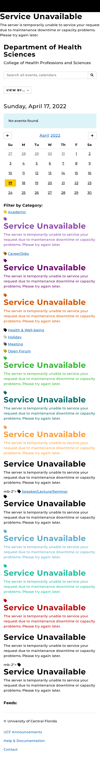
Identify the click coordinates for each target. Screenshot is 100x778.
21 (63, 183)
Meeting (15, 344)
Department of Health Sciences (43, 50)
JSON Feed (56, 703)
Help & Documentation (24, 741)
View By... (16, 90)
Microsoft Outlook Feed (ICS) (31, 703)
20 (50, 183)
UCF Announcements (23, 732)
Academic (17, 212)
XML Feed (48, 703)
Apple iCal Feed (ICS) (23, 703)
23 (90, 183)
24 (10, 192)
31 (63, 153)
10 (10, 173)
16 (89, 173)
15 (76, 173)
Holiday (15, 337)
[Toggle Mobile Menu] (95, 5)
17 (10, 183)
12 (36, 173)
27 (10, 153)
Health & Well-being (26, 330)
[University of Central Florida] (37, 6)
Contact (11, 749)
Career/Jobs (18, 253)
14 (63, 173)
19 (36, 183)
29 (37, 153)
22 (76, 183)
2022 (55, 135)
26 (37, 192)
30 (50, 153)
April (44, 135)
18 (23, 183)
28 (24, 153)
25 (23, 192)
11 (23, 173)
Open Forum (19, 351)
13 (49, 173)
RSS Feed (40, 703)
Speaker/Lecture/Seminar (45, 491)
